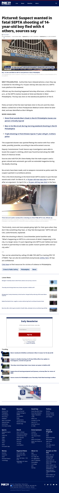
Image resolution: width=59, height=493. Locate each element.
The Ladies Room (50, 445)
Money (4, 451)
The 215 (48, 443)
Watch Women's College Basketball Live (50, 471)
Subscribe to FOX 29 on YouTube (28, 386)
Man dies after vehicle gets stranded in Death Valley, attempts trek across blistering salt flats (24, 308)
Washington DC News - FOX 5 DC (22, 462)
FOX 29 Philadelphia (6, 36)
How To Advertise (35, 460)
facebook (45, 484)
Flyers (3, 439)
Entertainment (36, 430)
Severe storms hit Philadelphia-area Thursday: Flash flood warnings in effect (33, 377)
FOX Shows (34, 434)
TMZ (32, 437)
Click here (5, 264)
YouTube (19, 443)
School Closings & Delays (21, 413)
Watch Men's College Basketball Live (51, 467)
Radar (18, 418)
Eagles (3, 437)
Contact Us (34, 455)
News (34, 269)
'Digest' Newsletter (36, 415)
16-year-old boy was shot (38, 182)
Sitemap (33, 468)
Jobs (32, 466)
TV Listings (34, 464)
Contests (33, 432)
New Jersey (4, 416)
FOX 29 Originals (49, 431)
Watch (19, 430)
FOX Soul (19, 441)
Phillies (3, 441)
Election (48, 411)
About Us (34, 451)
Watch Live (34, 418)
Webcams (19, 439)
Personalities (34, 462)
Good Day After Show (36, 411)
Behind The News (50, 437)
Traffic (33, 416)
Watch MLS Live (50, 476)
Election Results (50, 413)
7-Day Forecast (20, 411)
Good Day (34, 409)
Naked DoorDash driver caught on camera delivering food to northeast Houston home (23, 301)
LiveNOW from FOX (21, 435)
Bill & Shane (49, 439)
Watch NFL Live (50, 455)
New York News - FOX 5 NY (22, 458)
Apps (32, 453)
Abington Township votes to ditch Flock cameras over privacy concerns (19, 280)
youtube (53, 484)
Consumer (4, 455)
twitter (48, 484)
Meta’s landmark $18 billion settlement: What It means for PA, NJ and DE (31, 353)
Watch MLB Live (50, 460)
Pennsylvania (5, 415)
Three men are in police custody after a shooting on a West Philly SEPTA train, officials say (27, 217)
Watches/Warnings (21, 421)
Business (4, 453)
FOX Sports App (6, 446)
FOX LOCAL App (21, 453)
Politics (48, 409)
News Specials (20, 437)
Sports (4, 430)
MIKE (47, 434)
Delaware (4, 418)
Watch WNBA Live (50, 474)
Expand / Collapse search (56, 3)
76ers (3, 442)
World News (5, 424)
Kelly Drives (49, 441)
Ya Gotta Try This (35, 420)
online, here (44, 258)
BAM (47, 435)
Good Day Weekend (36, 413)
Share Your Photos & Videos (36, 442)
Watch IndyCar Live (51, 465)
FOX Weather (20, 416)
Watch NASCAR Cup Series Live (51, 462)
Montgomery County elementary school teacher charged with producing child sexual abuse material (24, 295)
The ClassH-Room (35, 435)
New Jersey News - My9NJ (21, 455)
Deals (3, 456)
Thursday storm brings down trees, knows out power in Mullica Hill (18, 287)
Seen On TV (34, 422)
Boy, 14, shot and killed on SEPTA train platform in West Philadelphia (21, 72)
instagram (50, 484)
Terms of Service (30, 343)
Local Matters (20, 445)
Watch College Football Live (49, 457)
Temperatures (20, 420)
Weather (20, 409)
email (56, 484)
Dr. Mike (33, 426)
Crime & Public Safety (16, 36)
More (36, 3)
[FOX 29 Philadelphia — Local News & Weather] (7, 3)
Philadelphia (25, 269)
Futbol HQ (4, 435)
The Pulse (48, 447)
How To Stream (21, 432)
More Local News (6, 420)
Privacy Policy (31, 342)
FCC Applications (35, 458)
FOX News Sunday (6, 426)
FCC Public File (35, 456)
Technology (5, 460)
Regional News (22, 451)
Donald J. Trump (50, 415)
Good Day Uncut (35, 424)
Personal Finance (6, 458)
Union (3, 444)
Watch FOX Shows (35, 439)
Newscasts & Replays (22, 434)
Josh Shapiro (49, 416)
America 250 (5, 411)
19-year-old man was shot (37, 179)
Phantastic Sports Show (6, 432)
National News (5, 422)
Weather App (20, 423)
